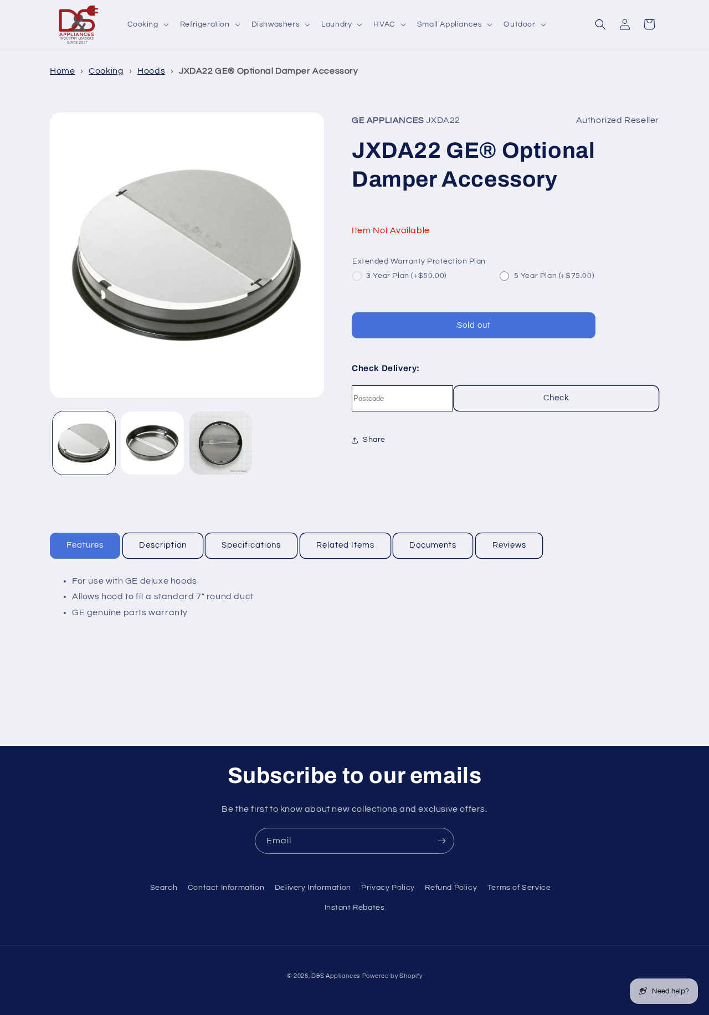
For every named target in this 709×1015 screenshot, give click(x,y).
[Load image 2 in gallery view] (152, 442)
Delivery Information (313, 888)
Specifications (251, 545)
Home (62, 70)
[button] (147, 24)
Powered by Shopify (392, 976)
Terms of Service (519, 888)
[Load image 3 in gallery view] (220, 442)
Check (556, 398)
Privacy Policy (387, 888)
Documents (432, 545)
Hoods (151, 70)
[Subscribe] (441, 841)
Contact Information (226, 888)
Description (163, 545)
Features (85, 545)
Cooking (106, 70)
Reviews (509, 545)
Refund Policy (451, 888)
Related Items (345, 545)
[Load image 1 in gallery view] (84, 442)
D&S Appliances (335, 976)
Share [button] (374, 440)
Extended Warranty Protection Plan (419, 261)
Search (164, 888)
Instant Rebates (355, 907)
